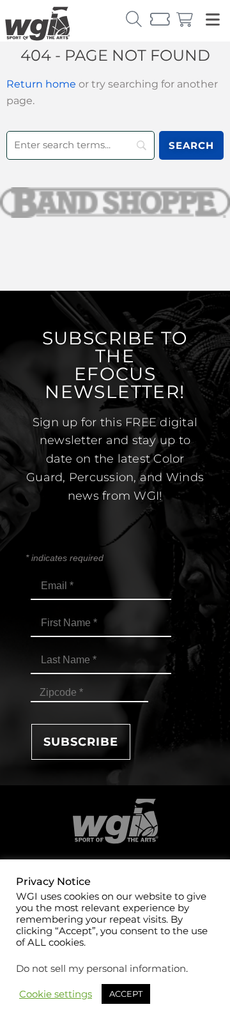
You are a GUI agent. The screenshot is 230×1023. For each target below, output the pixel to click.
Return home (41, 84)
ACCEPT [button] (125, 993)
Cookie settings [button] (55, 994)
